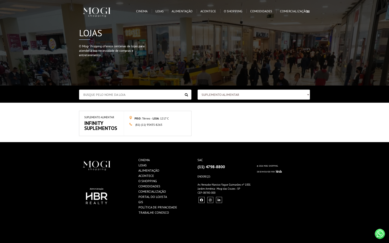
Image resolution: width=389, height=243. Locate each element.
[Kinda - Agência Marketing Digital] (278, 171)
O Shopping (233, 11)
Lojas (159, 11)
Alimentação (182, 11)
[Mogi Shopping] (102, 5)
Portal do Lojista (152, 197)
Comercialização (294, 11)
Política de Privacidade (157, 207)
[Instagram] (202, 200)
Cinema (141, 11)
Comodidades (261, 11)
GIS (140, 202)
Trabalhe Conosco (153, 212)
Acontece (208, 11)
